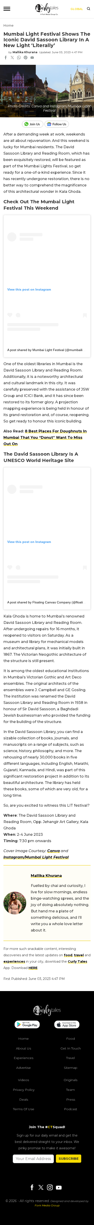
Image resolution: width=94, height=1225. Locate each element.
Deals (23, 1099)
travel (79, 955)
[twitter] (12, 58)
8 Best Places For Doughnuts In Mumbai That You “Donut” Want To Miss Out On (45, 437)
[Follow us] (58, 124)
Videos (23, 1080)
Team (70, 1090)
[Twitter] (41, 1187)
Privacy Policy (23, 1090)
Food (70, 1039)
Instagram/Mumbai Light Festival (36, 857)
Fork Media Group (47, 1205)
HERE (33, 968)
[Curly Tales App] (27, 1025)
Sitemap (70, 1067)
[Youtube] (58, 1187)
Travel (70, 1058)
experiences (14, 961)
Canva (53, 851)
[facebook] (6, 58)
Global (76, 9)
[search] (88, 9)
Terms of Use (23, 1109)
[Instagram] (49, 1187)
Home (8, 25)
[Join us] (33, 124)
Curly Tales (77, 961)
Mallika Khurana (25, 52)
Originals (70, 1080)
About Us (23, 1048)
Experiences (23, 1058)
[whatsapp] (19, 58)
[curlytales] (47, 1015)
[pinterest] (25, 58)
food (68, 955)
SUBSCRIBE (68, 1158)
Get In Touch (70, 1048)
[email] (32, 58)
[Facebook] (32, 1187)
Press (70, 1099)
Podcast (70, 1109)
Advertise (23, 1067)
